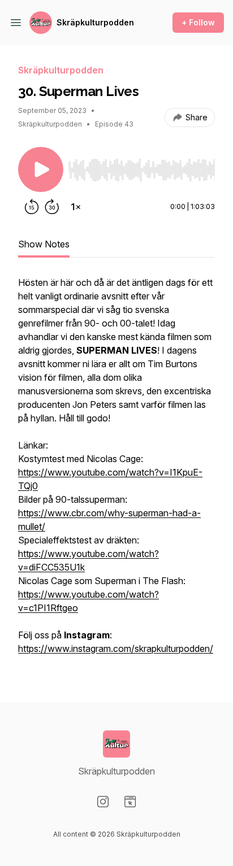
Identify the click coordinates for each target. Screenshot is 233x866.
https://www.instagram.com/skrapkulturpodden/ (115, 648)
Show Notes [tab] (44, 244)
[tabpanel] (116, 471)
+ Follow (198, 22)
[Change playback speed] (75, 207)
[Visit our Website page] (130, 801)
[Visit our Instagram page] (103, 801)
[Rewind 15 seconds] (32, 207)
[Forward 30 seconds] (52, 207)
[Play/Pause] (40, 169)
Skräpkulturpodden (95, 22)
